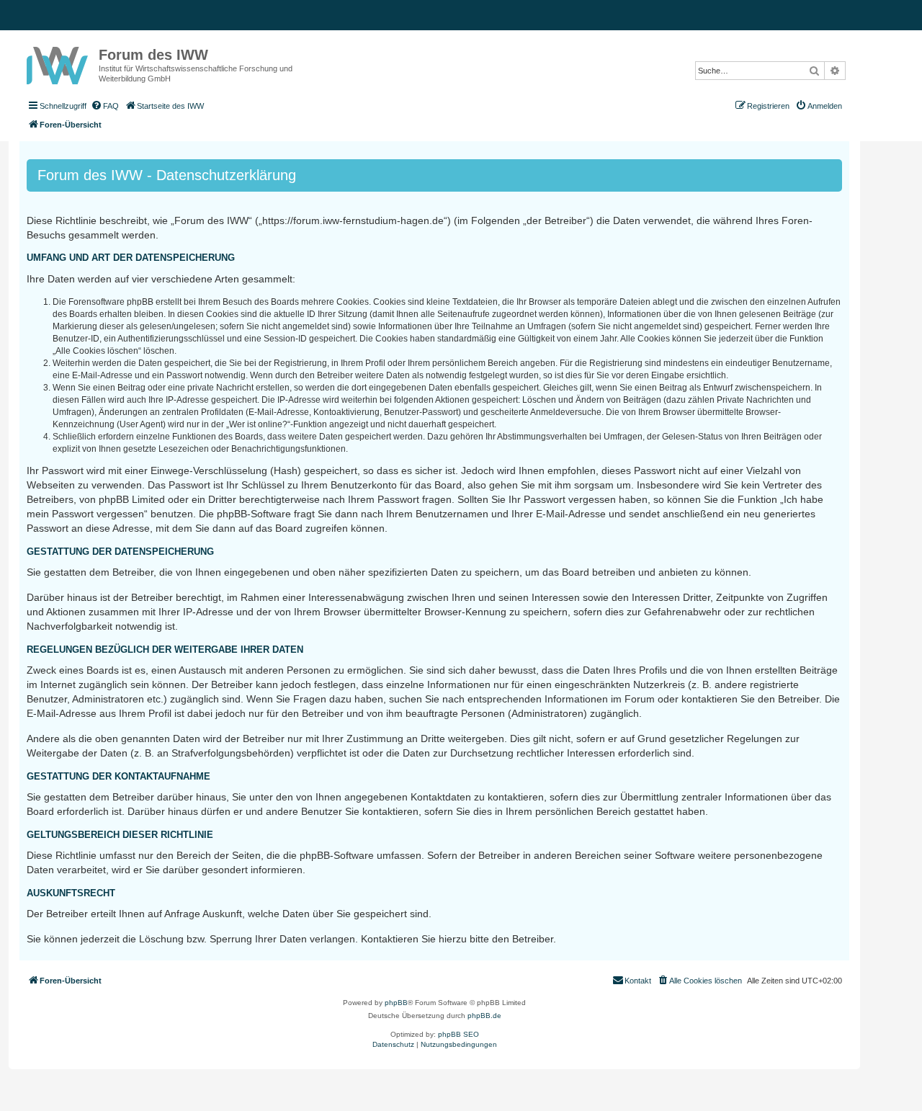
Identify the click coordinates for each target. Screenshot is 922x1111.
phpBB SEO (458, 1034)
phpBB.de (484, 1015)
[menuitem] (104, 106)
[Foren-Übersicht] (59, 63)
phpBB (396, 1003)
